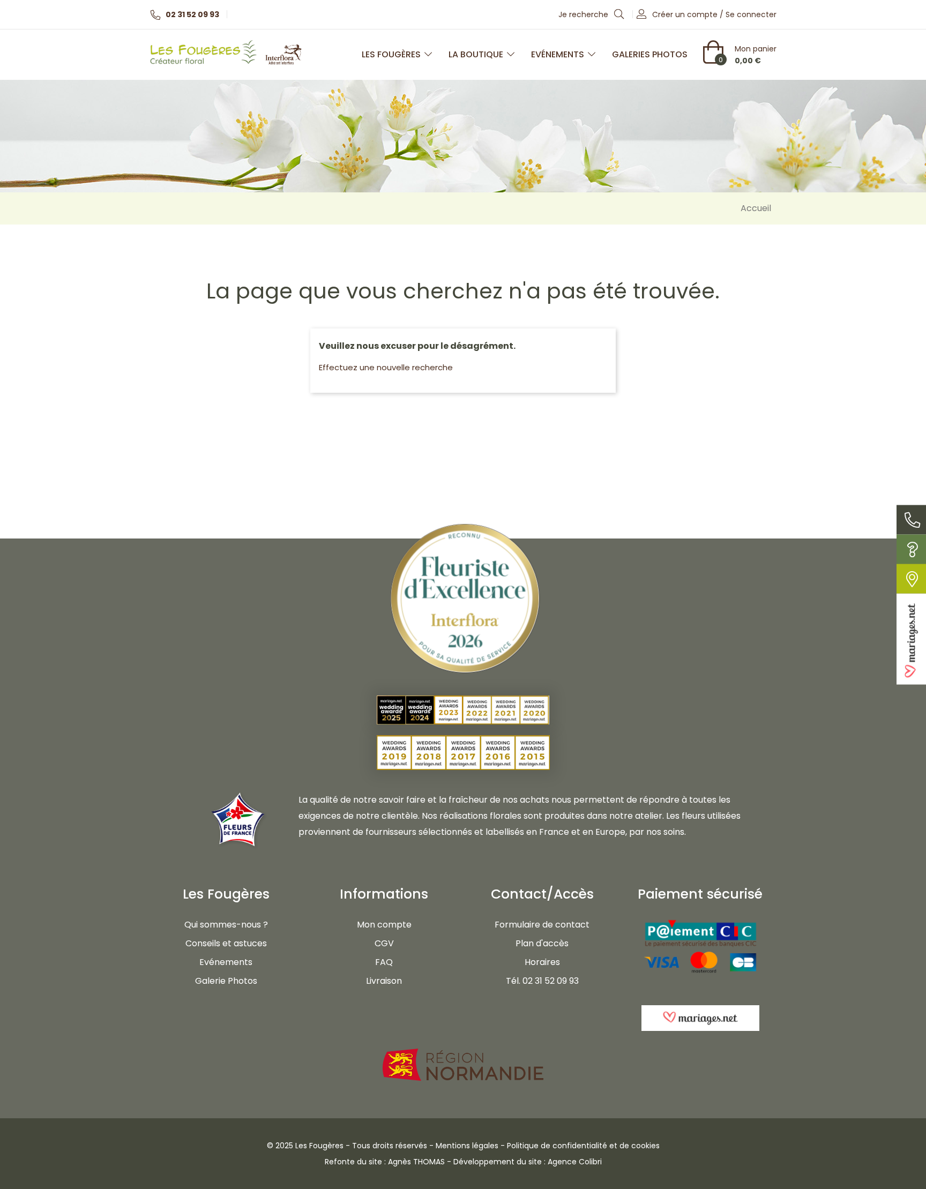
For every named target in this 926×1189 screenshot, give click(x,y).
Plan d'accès (542, 943)
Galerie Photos (226, 981)
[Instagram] (238, 1017)
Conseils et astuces (226, 943)
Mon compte (384, 924)
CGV (384, 943)
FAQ (384, 962)
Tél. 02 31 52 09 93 (542, 981)
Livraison (384, 981)
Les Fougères (391, 54)
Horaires (542, 962)
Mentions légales (467, 1145)
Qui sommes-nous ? (226, 924)
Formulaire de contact (542, 924)
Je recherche (584, 14)
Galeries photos (650, 54)
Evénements (557, 54)
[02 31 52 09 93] (911, 519)
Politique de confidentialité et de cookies (583, 1145)
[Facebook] (213, 1017)
